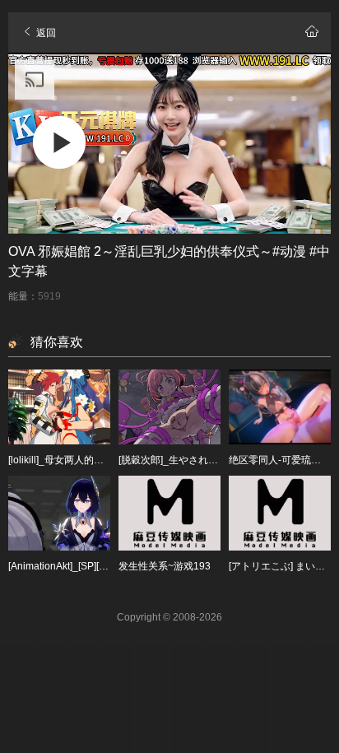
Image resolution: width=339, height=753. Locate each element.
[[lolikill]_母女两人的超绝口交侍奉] (59, 407)
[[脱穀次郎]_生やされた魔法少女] (169, 407)
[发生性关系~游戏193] (169, 513)
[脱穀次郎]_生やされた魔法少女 (188, 460)
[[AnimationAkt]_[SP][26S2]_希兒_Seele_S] (59, 513)
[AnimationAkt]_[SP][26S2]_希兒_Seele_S (101, 566)
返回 (45, 33)
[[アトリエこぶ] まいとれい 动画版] (280, 513)
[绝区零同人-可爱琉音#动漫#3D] (280, 407)
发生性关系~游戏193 (164, 566)
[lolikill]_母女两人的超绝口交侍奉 (80, 460)
